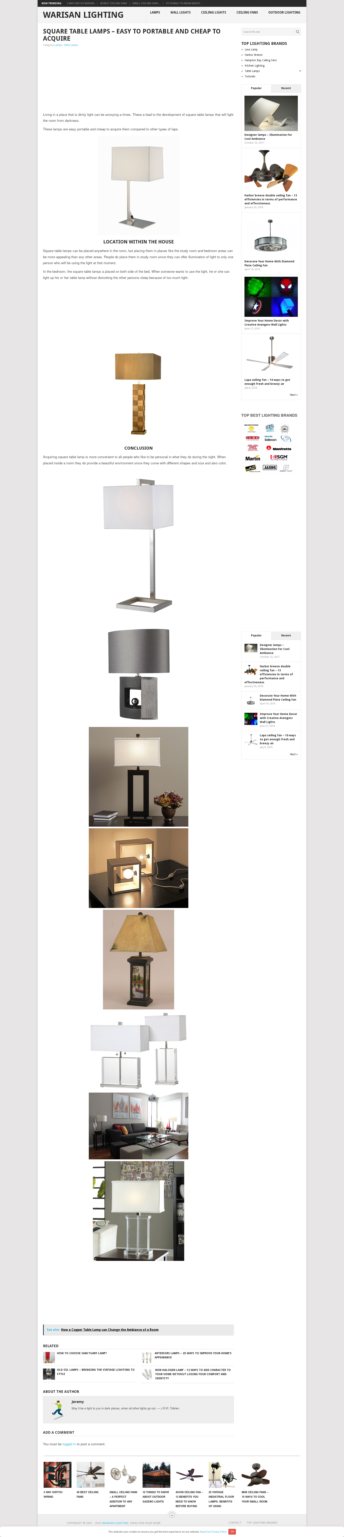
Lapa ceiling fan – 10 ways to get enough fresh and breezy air (278, 739)
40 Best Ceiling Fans (113, 3)
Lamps (155, 12)
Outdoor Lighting (284, 12)
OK (232, 1531)
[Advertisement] (96, 80)
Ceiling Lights (213, 12)
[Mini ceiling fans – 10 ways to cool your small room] (256, 1475)
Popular (256, 88)
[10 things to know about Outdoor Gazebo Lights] (156, 1475)
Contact (235, 1522)
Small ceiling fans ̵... (146, 3)
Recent (286, 88)
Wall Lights (180, 12)
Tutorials (250, 76)
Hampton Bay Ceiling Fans (261, 60)
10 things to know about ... (184, 3)
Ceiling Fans (247, 12)
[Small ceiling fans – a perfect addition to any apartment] (123, 1475)
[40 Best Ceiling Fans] (91, 1475)
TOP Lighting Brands (262, 1522)
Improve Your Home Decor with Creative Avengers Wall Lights (278, 718)
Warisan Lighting (83, 15)
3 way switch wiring (81, 3)
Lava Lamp (251, 49)
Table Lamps (71, 44)
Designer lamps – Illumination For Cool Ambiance (274, 649)
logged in (69, 1443)
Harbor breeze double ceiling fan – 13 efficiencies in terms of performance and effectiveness (270, 199)
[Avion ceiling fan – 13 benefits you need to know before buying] (189, 1475)
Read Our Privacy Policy (213, 1531)
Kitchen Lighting (255, 65)
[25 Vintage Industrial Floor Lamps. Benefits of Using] (222, 1475)
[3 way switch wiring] (57, 1475)
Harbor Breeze (253, 54)
